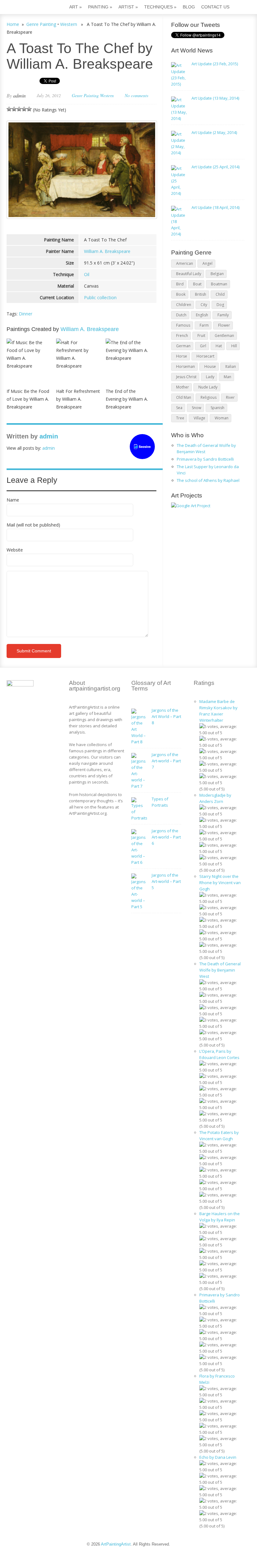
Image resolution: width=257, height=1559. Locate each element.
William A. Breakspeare (107, 251)
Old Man (183, 397)
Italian (230, 366)
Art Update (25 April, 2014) (215, 167)
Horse (181, 356)
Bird (180, 284)
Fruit (201, 335)
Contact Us (215, 6)
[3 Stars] (19, 108)
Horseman (185, 366)
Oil (86, 274)
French (182, 335)
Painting (100, 6)
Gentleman (224, 335)
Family (223, 315)
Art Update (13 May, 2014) (215, 98)
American (184, 263)
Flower (224, 325)
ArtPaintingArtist (31, 8)
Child (220, 294)
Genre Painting (41, 24)
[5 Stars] (29, 108)
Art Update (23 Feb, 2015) (214, 64)
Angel (207, 263)
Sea (179, 407)
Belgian (217, 273)
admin (19, 95)
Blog (189, 6)
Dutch (181, 315)
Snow (196, 407)
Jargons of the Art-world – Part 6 (166, 837)
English (202, 315)
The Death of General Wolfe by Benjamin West (220, 970)
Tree (180, 418)
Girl (203, 346)
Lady (210, 376)
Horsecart (205, 356)
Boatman (219, 284)
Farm (204, 325)
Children (183, 304)
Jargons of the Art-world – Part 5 (166, 881)
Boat (197, 284)
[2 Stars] (14, 108)
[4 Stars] (24, 108)
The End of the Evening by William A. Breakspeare (127, 399)
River (230, 397)
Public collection (100, 297)
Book (181, 294)
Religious (209, 397)
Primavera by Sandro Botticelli (205, 459)
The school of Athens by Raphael (208, 480)
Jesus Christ (186, 376)
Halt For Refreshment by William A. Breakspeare (78, 399)
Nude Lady (208, 387)
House (210, 366)
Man (227, 376)
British (200, 294)
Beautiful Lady (188, 273)
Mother (182, 387)
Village (199, 418)
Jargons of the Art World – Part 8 (166, 716)
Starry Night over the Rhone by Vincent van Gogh (220, 883)
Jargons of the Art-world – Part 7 (166, 761)
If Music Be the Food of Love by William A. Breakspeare (28, 399)
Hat (219, 346)
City (204, 304)
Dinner (25, 314)
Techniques (160, 6)
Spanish (217, 407)
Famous (183, 325)
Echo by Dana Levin (217, 1457)
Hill (234, 346)
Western (68, 24)
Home (13, 24)
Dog (220, 304)
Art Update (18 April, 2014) (215, 207)
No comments (136, 95)
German (183, 346)
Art (75, 6)
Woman (221, 418)
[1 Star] (9, 108)
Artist (128, 6)
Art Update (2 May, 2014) (214, 132)
